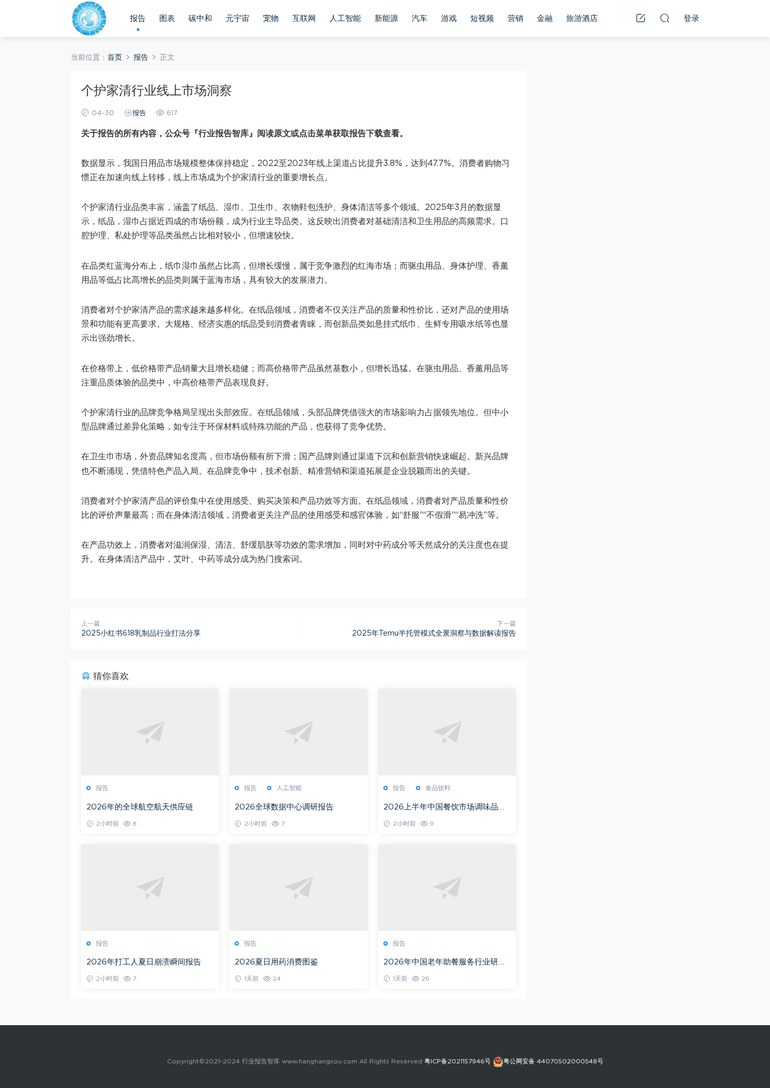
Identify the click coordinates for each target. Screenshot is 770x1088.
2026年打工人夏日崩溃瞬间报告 (143, 962)
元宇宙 (237, 19)
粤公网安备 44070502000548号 (553, 1062)
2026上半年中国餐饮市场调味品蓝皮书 (444, 808)
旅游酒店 (582, 19)
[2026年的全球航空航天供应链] (150, 732)
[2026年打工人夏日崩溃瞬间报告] (150, 887)
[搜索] (664, 18)
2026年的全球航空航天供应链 (139, 807)
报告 (138, 19)
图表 (167, 19)
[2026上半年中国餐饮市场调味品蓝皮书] (447, 732)
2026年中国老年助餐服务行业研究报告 (444, 963)
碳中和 (200, 19)
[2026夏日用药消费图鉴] (298, 887)
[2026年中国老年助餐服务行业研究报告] (447, 887)
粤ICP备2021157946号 (457, 1062)
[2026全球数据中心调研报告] (298, 732)
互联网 (304, 19)
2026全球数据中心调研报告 (284, 807)
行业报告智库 (89, 18)
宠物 (271, 19)
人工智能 (345, 19)
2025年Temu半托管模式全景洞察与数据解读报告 (434, 633)
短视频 (482, 19)
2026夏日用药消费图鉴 (276, 962)
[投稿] (640, 18)
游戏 (449, 19)
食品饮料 (437, 788)
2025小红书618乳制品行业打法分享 (141, 633)
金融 (545, 19)
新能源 (386, 19)
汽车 (419, 19)
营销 (515, 19)
